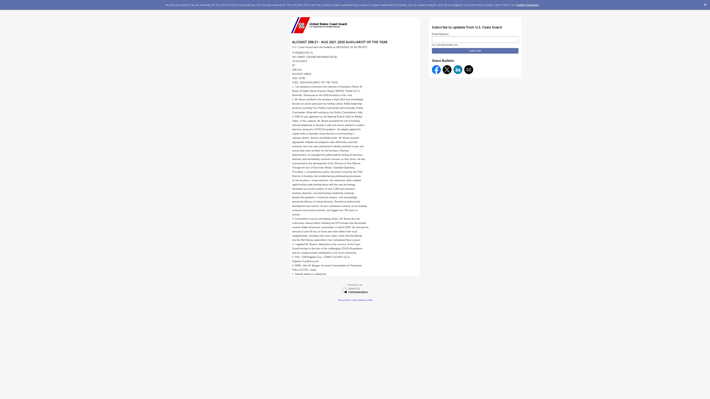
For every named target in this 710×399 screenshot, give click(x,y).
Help (370, 300)
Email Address (440, 34)
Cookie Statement (527, 5)
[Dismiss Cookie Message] (705, 5)
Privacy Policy (344, 300)
